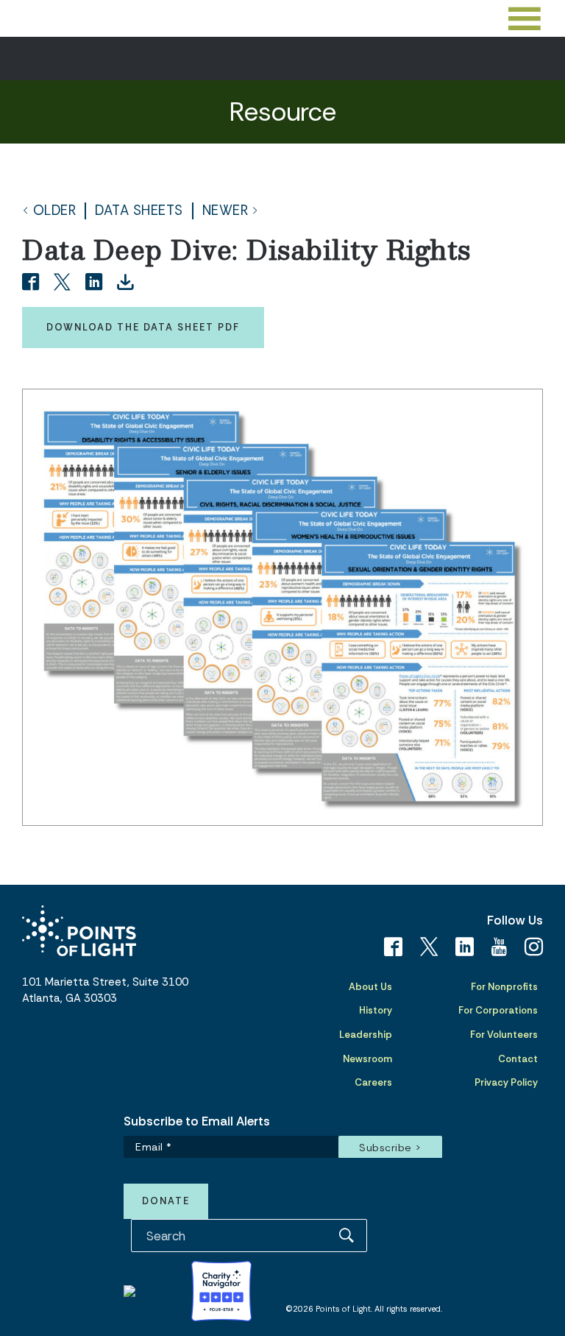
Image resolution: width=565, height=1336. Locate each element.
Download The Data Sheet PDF (143, 327)
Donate (166, 1201)
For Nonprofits (504, 986)
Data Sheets (139, 210)
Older (55, 210)
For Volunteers (504, 1034)
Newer (225, 210)
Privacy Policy (506, 1082)
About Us (370, 986)
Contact (518, 1059)
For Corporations (498, 1010)
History (375, 1010)
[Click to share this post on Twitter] (64, 283)
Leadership (365, 1034)
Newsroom (367, 1059)
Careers (373, 1082)
